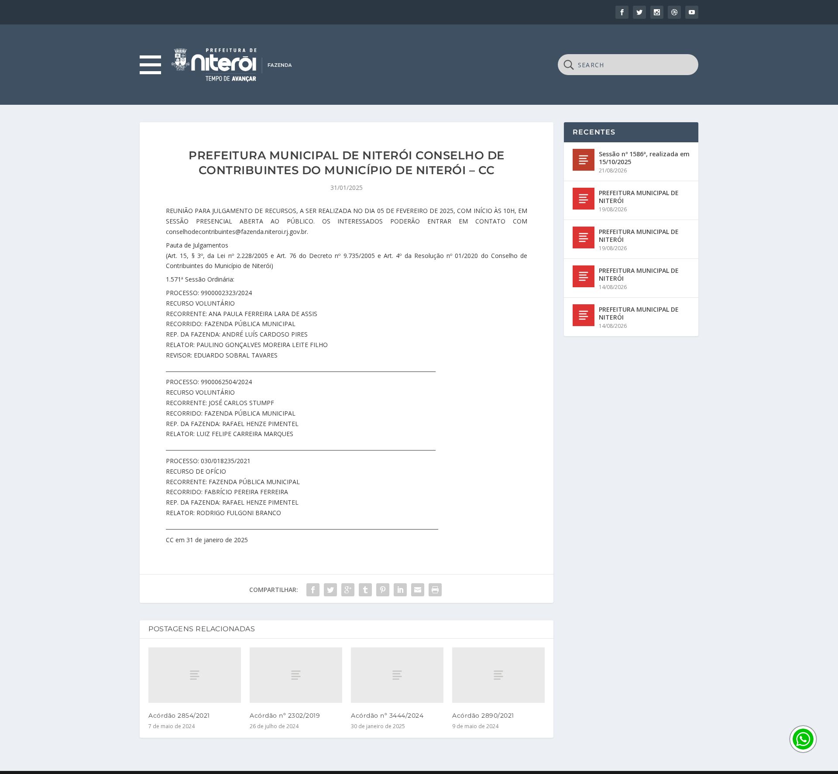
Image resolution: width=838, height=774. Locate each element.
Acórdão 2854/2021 (179, 715)
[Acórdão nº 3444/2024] (397, 675)
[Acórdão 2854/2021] (194, 675)
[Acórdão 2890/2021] (498, 675)
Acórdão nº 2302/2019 (285, 715)
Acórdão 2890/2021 (483, 715)
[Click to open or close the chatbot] (803, 739)
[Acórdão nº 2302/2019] (296, 675)
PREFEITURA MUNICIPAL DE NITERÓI (639, 197)
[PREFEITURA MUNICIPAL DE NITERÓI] (583, 199)
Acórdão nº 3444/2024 (387, 715)
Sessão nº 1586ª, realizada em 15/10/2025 (644, 158)
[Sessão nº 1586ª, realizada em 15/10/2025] (583, 160)
